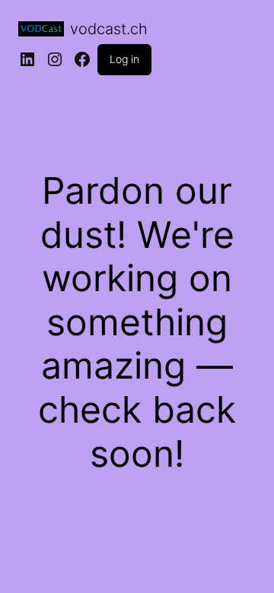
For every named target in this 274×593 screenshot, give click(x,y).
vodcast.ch (109, 29)
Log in (124, 58)
